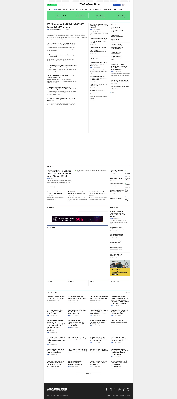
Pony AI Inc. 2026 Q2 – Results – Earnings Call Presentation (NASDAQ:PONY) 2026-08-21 (99, 311)
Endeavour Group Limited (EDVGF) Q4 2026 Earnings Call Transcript (121, 16)
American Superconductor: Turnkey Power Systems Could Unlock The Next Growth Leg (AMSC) (55, 363)
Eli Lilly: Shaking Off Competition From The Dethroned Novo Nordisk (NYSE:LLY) (117, 214)
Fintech (110, 9)
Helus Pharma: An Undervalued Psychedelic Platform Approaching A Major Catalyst (76, 323)
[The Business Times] (90, 5)
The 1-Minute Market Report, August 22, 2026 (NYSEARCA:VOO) (120, 87)
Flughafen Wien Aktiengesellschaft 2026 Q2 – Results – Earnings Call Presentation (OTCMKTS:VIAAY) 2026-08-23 (98, 40)
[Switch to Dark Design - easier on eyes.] (127, 9)
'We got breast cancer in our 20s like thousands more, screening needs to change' (61, 66)
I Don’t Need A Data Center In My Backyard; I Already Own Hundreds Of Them (117, 29)
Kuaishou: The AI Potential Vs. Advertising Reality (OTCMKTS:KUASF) (119, 311)
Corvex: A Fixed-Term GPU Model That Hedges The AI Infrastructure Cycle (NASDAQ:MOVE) (61, 44)
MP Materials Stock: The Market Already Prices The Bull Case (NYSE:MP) (98, 339)
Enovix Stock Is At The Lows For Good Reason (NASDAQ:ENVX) (77, 311)
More (120, 9)
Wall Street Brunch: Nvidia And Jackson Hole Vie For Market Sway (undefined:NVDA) (98, 78)
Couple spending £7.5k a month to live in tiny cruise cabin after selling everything (56, 192)
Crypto (105, 9)
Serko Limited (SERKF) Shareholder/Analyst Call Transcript (61, 55)
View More (127, 292)
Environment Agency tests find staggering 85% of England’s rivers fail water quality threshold (116, 197)
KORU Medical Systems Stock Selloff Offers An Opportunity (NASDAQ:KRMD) (99, 298)
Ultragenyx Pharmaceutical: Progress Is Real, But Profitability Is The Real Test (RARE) (56, 340)
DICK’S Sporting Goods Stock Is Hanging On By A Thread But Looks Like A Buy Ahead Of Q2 (116, 228)
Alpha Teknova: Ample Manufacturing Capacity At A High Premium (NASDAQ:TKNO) (61, 88)
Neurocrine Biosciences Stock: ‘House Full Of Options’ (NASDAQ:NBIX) (77, 298)
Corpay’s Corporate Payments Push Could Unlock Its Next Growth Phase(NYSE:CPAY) (117, 46)
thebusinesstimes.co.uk (56, 29)
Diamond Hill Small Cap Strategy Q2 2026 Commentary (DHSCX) (75, 362)
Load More (88, 373)
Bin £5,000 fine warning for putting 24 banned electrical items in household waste (76, 192)
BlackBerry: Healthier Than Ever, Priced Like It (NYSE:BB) (99, 350)
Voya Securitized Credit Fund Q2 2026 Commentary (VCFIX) (77, 350)
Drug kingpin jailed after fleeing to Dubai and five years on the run (55, 311)
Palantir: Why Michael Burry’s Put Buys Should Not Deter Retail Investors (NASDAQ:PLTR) (120, 351)
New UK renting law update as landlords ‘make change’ (116, 177)
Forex (115, 9)
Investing (91, 9)
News (59, 9)
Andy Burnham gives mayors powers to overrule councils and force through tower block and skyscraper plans (116, 56)
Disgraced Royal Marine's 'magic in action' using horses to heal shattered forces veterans (117, 38)
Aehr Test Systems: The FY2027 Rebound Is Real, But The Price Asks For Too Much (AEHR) (117, 255)
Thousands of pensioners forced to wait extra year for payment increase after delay (116, 184)
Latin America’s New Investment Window (81, 16)
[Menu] (49, 9)
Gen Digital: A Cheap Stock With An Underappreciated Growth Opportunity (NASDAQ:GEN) (116, 235)
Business (51, 5)
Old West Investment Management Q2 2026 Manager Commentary (60, 76)
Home (55, 9)
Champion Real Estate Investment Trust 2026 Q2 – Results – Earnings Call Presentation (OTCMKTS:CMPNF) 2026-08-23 (98, 49)
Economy (78, 9)
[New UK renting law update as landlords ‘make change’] (127, 178)
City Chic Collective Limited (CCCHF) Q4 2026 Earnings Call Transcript (99, 25)
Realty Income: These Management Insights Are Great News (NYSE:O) (119, 339)
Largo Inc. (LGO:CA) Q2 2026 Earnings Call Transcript (119, 321)
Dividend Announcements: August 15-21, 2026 (99, 97)
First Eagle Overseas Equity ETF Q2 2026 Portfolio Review (98, 85)
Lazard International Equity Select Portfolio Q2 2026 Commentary (98, 64)
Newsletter (116, 4)
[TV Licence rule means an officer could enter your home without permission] (127, 172)
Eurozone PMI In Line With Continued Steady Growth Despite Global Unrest (55, 350)
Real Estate (98, 9)
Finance (72, 9)
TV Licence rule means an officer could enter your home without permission (116, 171)
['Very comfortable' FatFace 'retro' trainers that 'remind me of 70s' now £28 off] (91, 179)
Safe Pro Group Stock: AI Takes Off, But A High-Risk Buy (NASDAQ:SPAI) (120, 81)
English (125, 4)
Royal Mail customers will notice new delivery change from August (97, 192)
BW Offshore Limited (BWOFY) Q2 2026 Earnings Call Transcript (65, 25)
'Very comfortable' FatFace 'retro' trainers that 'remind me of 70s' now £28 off (59, 173)
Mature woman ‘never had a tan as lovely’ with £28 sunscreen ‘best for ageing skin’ (117, 191)
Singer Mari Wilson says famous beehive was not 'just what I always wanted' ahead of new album (116, 248)
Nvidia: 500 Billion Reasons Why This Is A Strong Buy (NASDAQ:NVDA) (98, 322)
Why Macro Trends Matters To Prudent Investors (97, 91)
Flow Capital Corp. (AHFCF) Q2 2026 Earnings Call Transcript (77, 338)
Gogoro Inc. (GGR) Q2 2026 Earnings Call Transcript (61, 16)
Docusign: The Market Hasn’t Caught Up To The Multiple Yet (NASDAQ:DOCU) (56, 298)
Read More (50, 186)
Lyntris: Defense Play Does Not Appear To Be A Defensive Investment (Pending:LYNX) (116, 241)
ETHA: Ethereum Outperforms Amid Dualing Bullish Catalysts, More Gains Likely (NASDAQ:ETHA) (101, 16)
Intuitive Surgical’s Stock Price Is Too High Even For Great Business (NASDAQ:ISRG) (119, 363)
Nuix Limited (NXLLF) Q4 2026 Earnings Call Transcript (61, 99)
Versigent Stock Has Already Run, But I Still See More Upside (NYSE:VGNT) (99, 362)
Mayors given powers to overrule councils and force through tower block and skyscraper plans (119, 67)
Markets (84, 9)
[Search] (125, 9)
